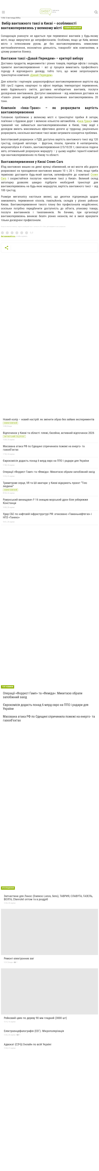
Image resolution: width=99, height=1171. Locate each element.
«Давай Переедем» (41, 75)
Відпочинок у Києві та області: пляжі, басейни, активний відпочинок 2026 (48, 433)
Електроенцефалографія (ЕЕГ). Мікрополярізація (34, 1031)
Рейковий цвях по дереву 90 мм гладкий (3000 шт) (35, 1018)
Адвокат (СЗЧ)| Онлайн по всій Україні (27, 1044)
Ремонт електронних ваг (19, 958)
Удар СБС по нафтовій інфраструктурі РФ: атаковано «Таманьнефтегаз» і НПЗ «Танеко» (47, 515)
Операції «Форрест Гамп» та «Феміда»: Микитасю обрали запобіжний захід (49, 472)
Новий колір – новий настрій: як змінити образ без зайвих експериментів (48, 419)
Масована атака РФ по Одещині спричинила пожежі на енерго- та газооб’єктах (44, 448)
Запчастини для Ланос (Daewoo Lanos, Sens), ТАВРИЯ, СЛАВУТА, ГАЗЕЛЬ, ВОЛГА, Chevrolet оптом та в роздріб (48, 897)
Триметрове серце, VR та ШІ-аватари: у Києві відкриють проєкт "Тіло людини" (45, 484)
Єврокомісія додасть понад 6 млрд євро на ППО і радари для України (46, 460)
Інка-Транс (84, 121)
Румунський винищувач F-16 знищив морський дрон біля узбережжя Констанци (45, 501)
